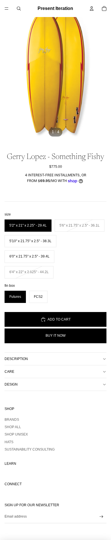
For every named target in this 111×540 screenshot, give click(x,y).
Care (9, 372)
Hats (9, 442)
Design (11, 384)
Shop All (13, 427)
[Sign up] (101, 517)
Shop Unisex (16, 434)
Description (16, 359)
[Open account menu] (91, 8)
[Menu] (6, 8)
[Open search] (19, 8)
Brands (12, 420)
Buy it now (55, 336)
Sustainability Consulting (30, 449)
